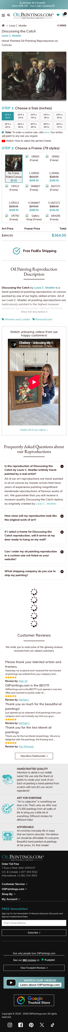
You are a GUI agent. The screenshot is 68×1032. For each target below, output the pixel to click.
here (46, 132)
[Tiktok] (52, 1024)
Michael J (24, 699)
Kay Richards (26, 746)
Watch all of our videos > (34, 429)
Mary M (23, 681)
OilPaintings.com (37, 1013)
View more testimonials (32, 756)
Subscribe (33, 932)
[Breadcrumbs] (4, 25)
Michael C (24, 723)
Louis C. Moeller (11, 35)
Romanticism (43, 319)
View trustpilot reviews (33, 967)
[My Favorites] (58, 15)
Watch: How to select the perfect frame (28, 141)
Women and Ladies (17, 319)
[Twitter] (42, 1024)
